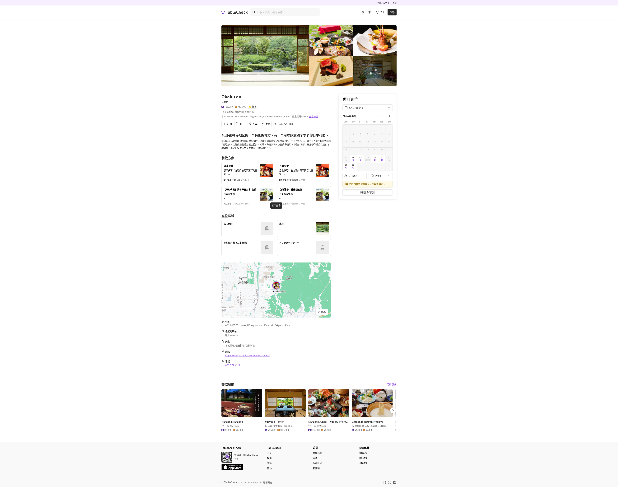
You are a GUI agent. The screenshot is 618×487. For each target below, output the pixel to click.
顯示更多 (276, 205)
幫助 (395, 2)
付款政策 (363, 463)
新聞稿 (316, 468)
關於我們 (317, 452)
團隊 (315, 458)
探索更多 (391, 384)
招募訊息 (317, 463)
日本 (368, 12)
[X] (389, 482)
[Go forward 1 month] (389, 116)
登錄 (392, 12)
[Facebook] (395, 482)
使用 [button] (254, 106)
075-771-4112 (232, 365)
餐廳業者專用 (383, 2)
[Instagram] (384, 482)
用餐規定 (363, 452)
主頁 (269, 452)
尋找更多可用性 (367, 192)
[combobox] (285, 12)
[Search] (254, 12)
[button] (353, 159)
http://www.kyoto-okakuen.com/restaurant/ (247, 355)
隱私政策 (363, 458)
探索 (269, 458)
